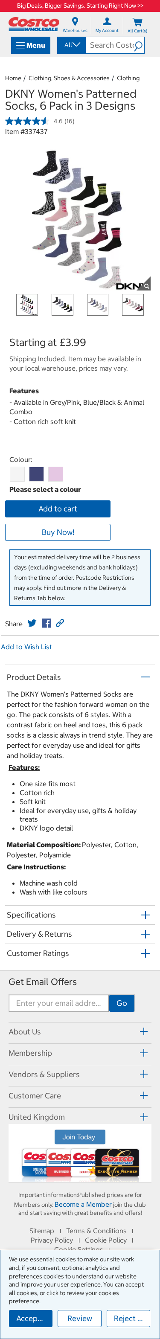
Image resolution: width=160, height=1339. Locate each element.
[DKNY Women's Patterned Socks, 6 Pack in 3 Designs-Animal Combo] (17, 474)
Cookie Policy (106, 1240)
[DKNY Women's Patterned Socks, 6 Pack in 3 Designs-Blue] (36, 474)
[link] (32, 623)
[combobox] (71, 44)
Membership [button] (30, 1053)
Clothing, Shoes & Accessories (69, 78)
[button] (139, 45)
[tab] (80, 1031)
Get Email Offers (43, 982)
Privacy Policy (52, 1240)
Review (79, 1318)
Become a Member (83, 1204)
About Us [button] (25, 1032)
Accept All (34, 1318)
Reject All (130, 1318)
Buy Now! (58, 532)
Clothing (128, 78)
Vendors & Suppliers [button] (44, 1074)
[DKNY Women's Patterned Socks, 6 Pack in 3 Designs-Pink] (56, 474)
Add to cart (57, 509)
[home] (34, 24)
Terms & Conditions (96, 1230)
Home (13, 78)
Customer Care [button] (35, 1096)
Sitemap (41, 1230)
